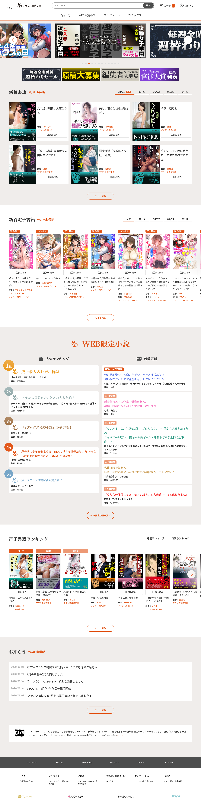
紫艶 (45, 169)
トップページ (32, 762)
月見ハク (155, 297)
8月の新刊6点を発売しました (45, 674)
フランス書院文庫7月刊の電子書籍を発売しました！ (59, 696)
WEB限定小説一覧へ (100, 515)
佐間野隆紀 (47, 283)
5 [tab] (95, 63)
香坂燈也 (109, 126)
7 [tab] (102, 63)
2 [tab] (86, 63)
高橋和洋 (73, 293)
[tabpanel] (101, 41)
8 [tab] (105, 63)
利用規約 (167, 776)
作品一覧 (64, 15)
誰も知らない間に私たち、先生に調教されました (176, 155)
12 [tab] (118, 63)
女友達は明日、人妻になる (52, 110)
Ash (180, 293)
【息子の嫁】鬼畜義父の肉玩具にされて (52, 153)
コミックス (135, 15)
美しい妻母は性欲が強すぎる (114, 110)
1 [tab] (82, 63)
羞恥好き (128, 297)
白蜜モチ (128, 293)
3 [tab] (89, 63)
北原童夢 (46, 599)
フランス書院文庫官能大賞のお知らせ (87, 782)
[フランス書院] (29, 5)
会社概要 (81, 776)
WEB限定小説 (87, 15)
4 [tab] (92, 63)
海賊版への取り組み (27, 781)
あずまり (155, 293)
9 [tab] (109, 63)
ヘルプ (22, 776)
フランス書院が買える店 (144, 781)
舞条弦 (100, 286)
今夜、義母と (169, 108)
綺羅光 (72, 599)
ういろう (47, 126)
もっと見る (100, 196)
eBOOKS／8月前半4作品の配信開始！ (50, 688)
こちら (120, 735)
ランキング (169, 762)
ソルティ (183, 297)
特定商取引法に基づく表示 (116, 776)
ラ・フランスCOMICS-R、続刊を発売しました (55, 681)
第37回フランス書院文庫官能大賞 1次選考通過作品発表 (62, 667)
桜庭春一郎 (19, 606)
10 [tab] (112, 63)
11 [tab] (115, 63)
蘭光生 (154, 606)
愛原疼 (108, 169)
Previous (13, 40)
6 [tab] (99, 63)
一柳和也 (128, 602)
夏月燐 (170, 169)
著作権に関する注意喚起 (173, 781)
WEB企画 (109, 781)
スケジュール (112, 15)
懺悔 (169, 126)
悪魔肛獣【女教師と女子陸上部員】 (114, 153)
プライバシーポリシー (143, 776)
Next (188, 40)
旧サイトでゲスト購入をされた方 (59, 782)
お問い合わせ (54, 776)
